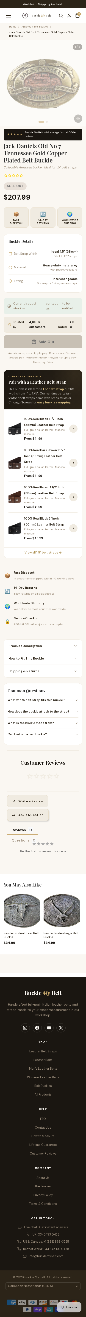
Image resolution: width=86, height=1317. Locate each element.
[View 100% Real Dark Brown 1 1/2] (73, 463)
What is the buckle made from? (31, 723)
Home (12, 26)
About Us (43, 1178)
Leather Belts (43, 1060)
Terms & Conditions (43, 1204)
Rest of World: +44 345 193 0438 (46, 1249)
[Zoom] (78, 119)
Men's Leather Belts (43, 1069)
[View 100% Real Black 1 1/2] (73, 429)
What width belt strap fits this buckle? (36, 700)
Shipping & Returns (23, 671)
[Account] (69, 16)
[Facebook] (37, 1027)
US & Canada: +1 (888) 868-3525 (46, 1242)
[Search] (61, 16)
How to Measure (43, 1136)
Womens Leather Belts (43, 1077)
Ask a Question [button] (31, 815)
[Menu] (8, 15)
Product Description (25, 646)
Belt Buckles (43, 1086)
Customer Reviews (43, 1153)
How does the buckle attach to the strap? (38, 711)
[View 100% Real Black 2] (73, 528)
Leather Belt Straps (43, 1051)
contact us (52, 306)
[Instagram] (25, 1027)
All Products (43, 1094)
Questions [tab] (20, 840)
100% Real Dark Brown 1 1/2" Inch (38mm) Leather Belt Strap (44, 456)
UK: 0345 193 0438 (46, 1234)
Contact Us (43, 1128)
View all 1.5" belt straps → (43, 552)
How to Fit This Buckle (26, 658)
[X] (61, 1027)
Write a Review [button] (30, 801)
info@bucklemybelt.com (46, 1256)
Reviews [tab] (19, 830)
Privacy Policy (43, 1195)
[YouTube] (49, 1027)
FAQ (43, 1119)
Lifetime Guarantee (43, 1145)
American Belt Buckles (35, 26)
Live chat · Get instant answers (46, 1227)
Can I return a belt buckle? (27, 734)
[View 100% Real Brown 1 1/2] (73, 497)
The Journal (43, 1186)
